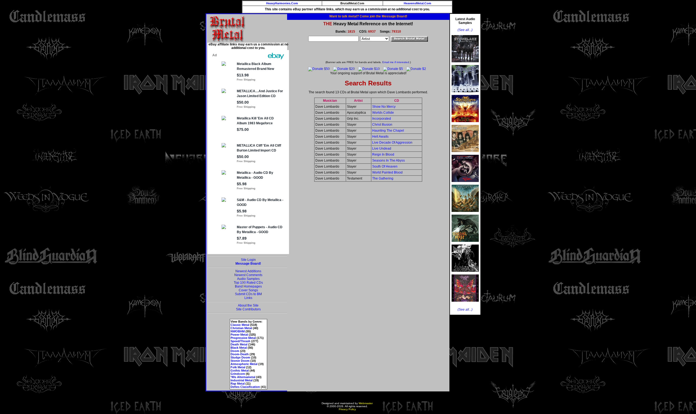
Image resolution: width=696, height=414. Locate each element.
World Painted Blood (387, 172)
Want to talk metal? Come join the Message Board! (368, 16)
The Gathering (382, 178)
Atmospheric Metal (244, 364)
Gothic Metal (240, 370)
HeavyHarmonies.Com (282, 3)
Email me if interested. (396, 62)
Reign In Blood (383, 154)
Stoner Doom (240, 360)
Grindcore (238, 373)
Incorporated (381, 119)
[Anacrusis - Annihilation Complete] (465, 154)
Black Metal (239, 347)
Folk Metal (238, 367)
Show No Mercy (384, 107)
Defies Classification (245, 386)
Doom (235, 351)
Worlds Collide (383, 113)
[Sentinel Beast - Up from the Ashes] (465, 243)
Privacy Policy (347, 409)
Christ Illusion (382, 124)
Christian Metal (241, 328)
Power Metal (239, 334)
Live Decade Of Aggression (392, 142)
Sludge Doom (240, 357)
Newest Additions (248, 271)
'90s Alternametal (243, 377)
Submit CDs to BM (248, 294)
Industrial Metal (242, 380)
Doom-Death (240, 354)
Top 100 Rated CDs (248, 283)
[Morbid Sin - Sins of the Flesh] (465, 303)
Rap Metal (238, 383)
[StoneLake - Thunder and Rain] (465, 64)
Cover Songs (248, 290)
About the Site (248, 305)
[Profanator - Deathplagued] (465, 273)
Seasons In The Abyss (388, 160)
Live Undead (381, 148)
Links (248, 298)
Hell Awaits (380, 136)
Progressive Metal (243, 337)
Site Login (248, 260)
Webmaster (366, 403)
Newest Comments (248, 275)
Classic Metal (240, 324)
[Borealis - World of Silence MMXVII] (465, 94)
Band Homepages (248, 286)
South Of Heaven (384, 166)
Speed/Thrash (240, 341)
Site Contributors (248, 309)
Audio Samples (248, 279)
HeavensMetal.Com (417, 3)
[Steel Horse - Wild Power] (465, 184)
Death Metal (239, 344)
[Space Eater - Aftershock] (465, 213)
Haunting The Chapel (388, 130)
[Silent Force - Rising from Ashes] (465, 124)
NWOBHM (238, 331)
